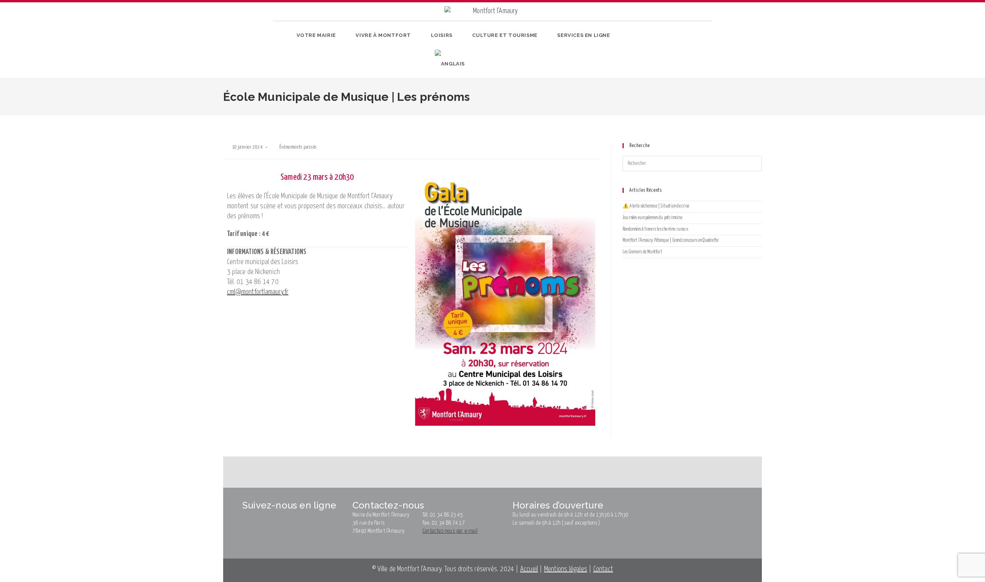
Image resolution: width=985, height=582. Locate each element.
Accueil (529, 569)
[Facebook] (651, 51)
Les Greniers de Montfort (642, 251)
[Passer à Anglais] (450, 64)
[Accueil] (277, 120)
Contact (603, 569)
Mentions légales (565, 569)
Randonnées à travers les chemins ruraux (655, 229)
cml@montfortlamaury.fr (257, 292)
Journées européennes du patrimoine (652, 217)
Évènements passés (298, 147)
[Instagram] (663, 51)
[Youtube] (675, 51)
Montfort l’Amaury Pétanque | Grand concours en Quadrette (670, 240)
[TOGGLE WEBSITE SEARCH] (478, 64)
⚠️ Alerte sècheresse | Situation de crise (656, 206)
